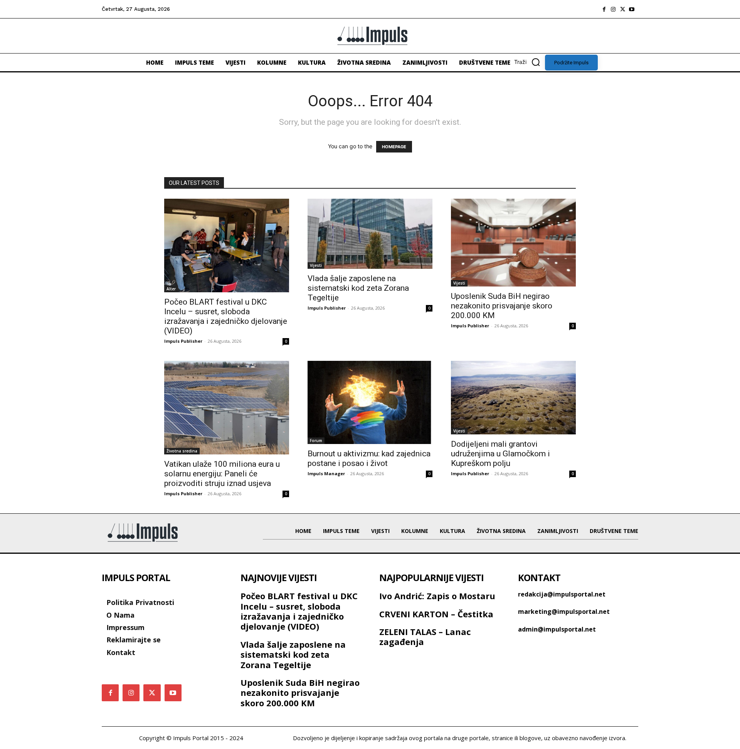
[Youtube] (631, 9)
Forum (316, 440)
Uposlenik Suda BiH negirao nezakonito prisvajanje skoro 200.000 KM (501, 306)
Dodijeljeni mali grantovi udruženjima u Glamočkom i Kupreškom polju (500, 453)
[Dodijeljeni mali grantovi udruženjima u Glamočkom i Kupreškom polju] (513, 397)
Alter (171, 289)
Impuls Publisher (183, 341)
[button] (529, 62)
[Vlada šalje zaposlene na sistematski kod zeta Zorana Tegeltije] (370, 234)
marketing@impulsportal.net (564, 611)
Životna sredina (181, 451)
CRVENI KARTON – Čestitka (436, 614)
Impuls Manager (326, 473)
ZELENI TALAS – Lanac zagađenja (425, 636)
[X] (622, 9)
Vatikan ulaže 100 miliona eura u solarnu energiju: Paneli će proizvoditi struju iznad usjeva (222, 473)
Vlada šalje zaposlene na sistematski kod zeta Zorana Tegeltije (358, 288)
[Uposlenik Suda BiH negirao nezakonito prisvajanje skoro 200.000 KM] (513, 243)
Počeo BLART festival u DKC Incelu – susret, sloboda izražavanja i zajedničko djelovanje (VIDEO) (225, 316)
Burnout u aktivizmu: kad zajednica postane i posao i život (369, 458)
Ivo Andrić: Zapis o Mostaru (437, 596)
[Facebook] (604, 9)
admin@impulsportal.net (557, 629)
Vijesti (316, 265)
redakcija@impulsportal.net (561, 594)
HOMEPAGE (394, 146)
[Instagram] (613, 9)
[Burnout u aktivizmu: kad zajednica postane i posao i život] (370, 402)
